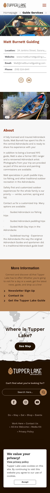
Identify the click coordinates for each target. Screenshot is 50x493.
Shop (29, 415)
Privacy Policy (26, 431)
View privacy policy (18, 462)
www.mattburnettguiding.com (32, 56)
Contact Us (15, 295)
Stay (15, 415)
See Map (25, 346)
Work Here (17, 423)
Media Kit (36, 426)
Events (38, 415)
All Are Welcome (20, 426)
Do (9, 415)
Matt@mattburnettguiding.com (29, 63)
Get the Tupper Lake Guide (26, 300)
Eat (22, 415)
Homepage (10, 13)
